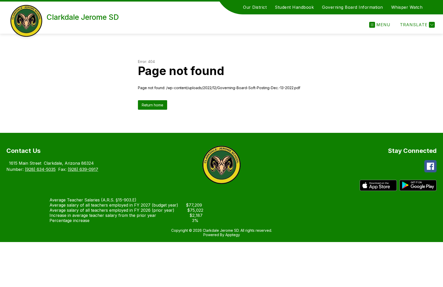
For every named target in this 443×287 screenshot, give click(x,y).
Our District (255, 7)
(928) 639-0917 (83, 169)
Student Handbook (294, 7)
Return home (152, 105)
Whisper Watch (407, 7)
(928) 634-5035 (40, 169)
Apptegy (232, 235)
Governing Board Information (352, 7)
